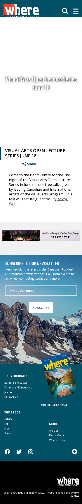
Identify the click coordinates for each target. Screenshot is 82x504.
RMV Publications (28, 492)
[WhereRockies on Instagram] (30, 452)
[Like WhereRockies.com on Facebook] (7, 452)
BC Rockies (11, 397)
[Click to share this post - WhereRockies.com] (35, 164)
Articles (53, 430)
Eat (6, 424)
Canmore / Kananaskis (18, 387)
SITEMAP (50, 473)
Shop (7, 433)
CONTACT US (33, 473)
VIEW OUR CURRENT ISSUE (54, 405)
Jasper (8, 392)
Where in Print (57, 440)
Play (6, 428)
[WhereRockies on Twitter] (19, 452)
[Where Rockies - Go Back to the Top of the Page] (74, 451)
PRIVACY (65, 473)
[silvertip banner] (41, 235)
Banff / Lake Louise (16, 383)
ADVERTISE (13, 473)
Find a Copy (56, 435)
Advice (8, 419)
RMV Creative (75, 494)
